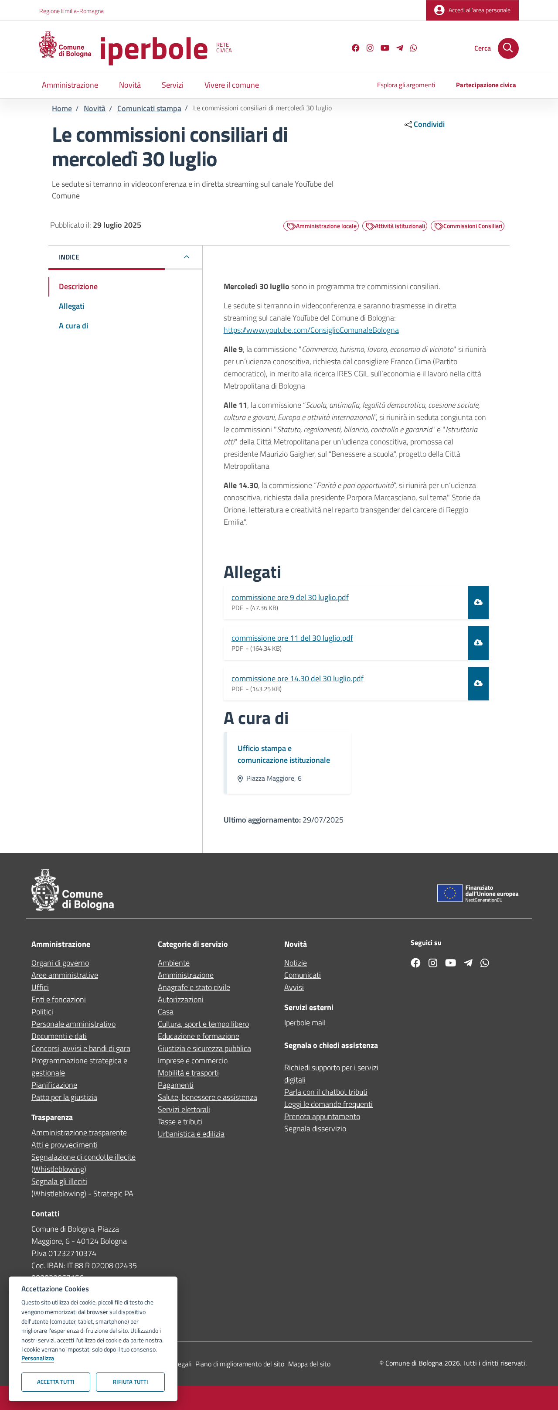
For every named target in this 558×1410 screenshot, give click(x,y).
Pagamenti (176, 1085)
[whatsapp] (410, 49)
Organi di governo (60, 963)
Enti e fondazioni (58, 999)
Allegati (71, 306)
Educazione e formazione (198, 1036)
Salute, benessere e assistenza (207, 1097)
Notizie (295, 963)
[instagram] (367, 49)
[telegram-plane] (396, 49)
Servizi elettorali (184, 1109)
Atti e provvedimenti (64, 1145)
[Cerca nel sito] (508, 48)
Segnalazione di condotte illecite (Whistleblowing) (83, 1163)
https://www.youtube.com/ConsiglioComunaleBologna (311, 330)
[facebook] (352, 49)
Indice (69, 257)
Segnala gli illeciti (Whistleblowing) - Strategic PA (82, 1187)
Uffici (40, 987)
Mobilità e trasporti (188, 1073)
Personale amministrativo (73, 1024)
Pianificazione (54, 1085)
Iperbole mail (305, 1022)
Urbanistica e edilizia (191, 1134)
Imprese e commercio (193, 1060)
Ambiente (174, 963)
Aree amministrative (64, 975)
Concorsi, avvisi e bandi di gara (80, 1048)
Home (62, 108)
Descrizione (78, 286)
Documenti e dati (59, 1036)
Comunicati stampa (149, 108)
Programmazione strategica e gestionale (79, 1067)
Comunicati (302, 975)
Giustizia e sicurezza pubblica (204, 1048)
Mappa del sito (309, 1364)
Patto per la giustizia (64, 1097)
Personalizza (37, 1358)
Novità (94, 108)
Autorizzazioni (181, 999)
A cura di (73, 325)
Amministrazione (186, 975)
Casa (166, 1011)
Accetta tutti (56, 1381)
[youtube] (381, 49)
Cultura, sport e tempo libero (203, 1024)
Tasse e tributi (180, 1121)
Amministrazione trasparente (79, 1132)
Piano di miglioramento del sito (239, 1364)
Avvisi (294, 987)
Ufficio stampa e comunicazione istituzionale (284, 754)
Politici (42, 1011)
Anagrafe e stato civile (194, 987)
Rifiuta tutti (130, 1381)
